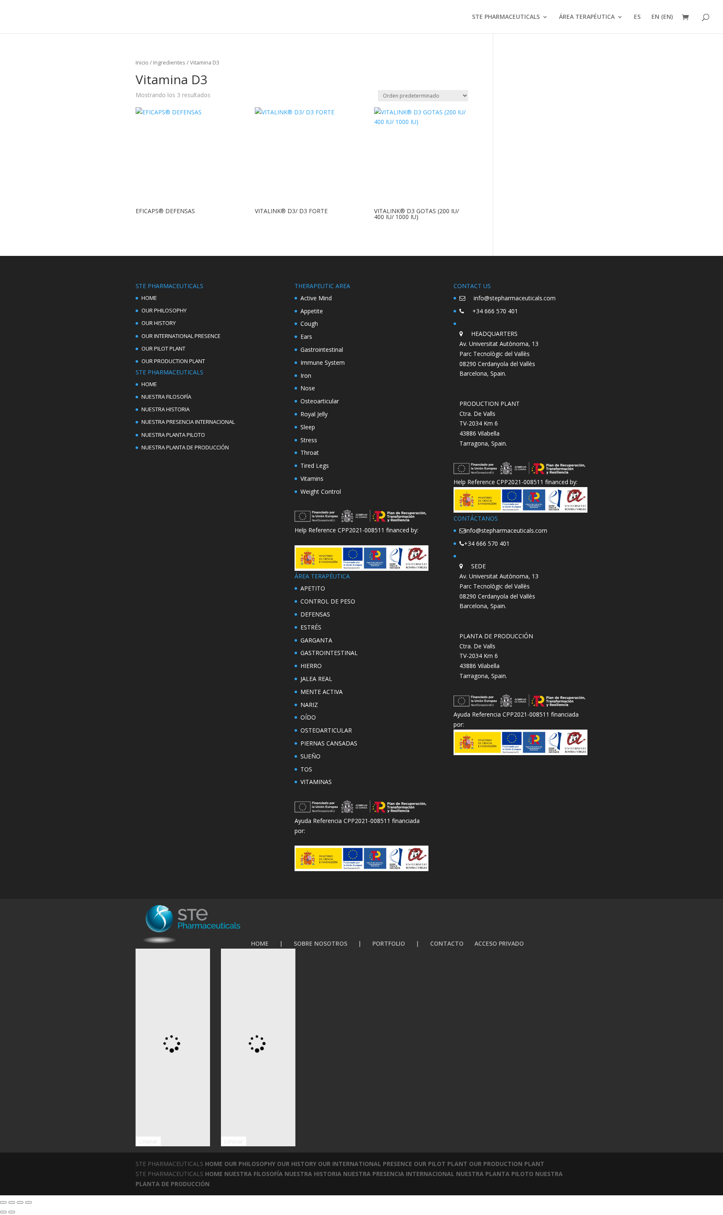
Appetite (311, 311)
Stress (308, 440)
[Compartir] (20, 1202)
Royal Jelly (314, 414)
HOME (149, 298)
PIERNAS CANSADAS (328, 743)
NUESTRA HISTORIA (165, 409)
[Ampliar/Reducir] (3, 1202)
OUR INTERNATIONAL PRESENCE (180, 336)
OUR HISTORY (158, 323)
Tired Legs (314, 465)
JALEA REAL (316, 679)
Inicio (142, 62)
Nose (307, 388)
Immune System (322, 362)
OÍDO (308, 717)
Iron (305, 375)
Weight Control (320, 491)
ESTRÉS (310, 627)
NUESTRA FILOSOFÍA (166, 396)
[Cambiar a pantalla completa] (11, 1202)
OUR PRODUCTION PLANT (173, 361)
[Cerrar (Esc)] (28, 1202)
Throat (309, 453)
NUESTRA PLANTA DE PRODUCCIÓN (185, 447)
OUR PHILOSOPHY (164, 310)
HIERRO (311, 666)
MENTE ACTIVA (321, 692)
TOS (306, 769)
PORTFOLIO (388, 943)
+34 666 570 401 (495, 311)
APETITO (312, 588)
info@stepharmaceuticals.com (515, 298)
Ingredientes (169, 62)
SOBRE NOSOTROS (320, 943)
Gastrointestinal (321, 349)
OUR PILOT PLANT (163, 348)
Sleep (307, 427)
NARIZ (309, 705)
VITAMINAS (316, 782)
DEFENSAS (315, 614)
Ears (306, 337)
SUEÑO (310, 756)
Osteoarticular (319, 401)
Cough (309, 324)
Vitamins (311, 478)
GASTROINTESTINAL (329, 653)
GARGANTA (316, 640)
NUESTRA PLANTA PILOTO (173, 435)
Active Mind (316, 298)
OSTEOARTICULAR (326, 730)
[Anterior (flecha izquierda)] (3, 1212)
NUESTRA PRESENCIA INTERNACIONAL (188, 422)
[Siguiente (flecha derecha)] (11, 1212)
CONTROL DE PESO (327, 601)
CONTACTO (447, 943)
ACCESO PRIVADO (499, 943)
